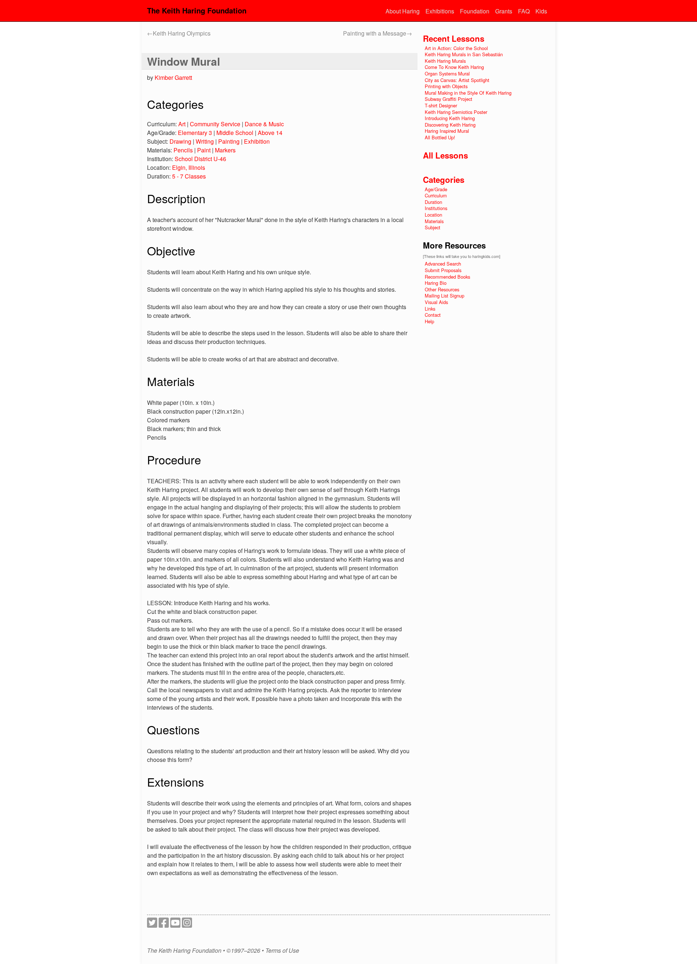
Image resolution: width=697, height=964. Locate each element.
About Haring (403, 11)
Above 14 (270, 132)
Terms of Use (282, 950)
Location (433, 214)
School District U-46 (200, 159)
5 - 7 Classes (189, 176)
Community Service (215, 124)
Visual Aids (436, 302)
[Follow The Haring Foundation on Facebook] (164, 924)
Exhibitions (439, 11)
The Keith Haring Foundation (196, 10)
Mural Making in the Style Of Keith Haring (468, 92)
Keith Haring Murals (445, 60)
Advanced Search (443, 263)
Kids (541, 11)
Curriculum (436, 195)
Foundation (474, 11)
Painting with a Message (377, 33)
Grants (503, 11)
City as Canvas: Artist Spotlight (457, 80)
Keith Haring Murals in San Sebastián (464, 54)
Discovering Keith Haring (450, 124)
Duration (433, 201)
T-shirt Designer (441, 105)
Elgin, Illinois (188, 167)
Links (430, 308)
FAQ (524, 11)
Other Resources (442, 289)
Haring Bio (436, 282)
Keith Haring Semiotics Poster (456, 111)
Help (429, 321)
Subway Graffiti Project (448, 98)
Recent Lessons (453, 38)
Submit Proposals (443, 270)
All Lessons (445, 155)
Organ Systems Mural (447, 73)
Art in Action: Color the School (456, 48)
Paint (204, 150)
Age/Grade (436, 189)
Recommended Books (447, 276)
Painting (229, 141)
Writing (205, 141)
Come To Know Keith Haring (454, 66)
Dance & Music (264, 124)
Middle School (234, 132)
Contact (433, 314)
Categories (443, 179)
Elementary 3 (195, 132)
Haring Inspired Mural (447, 130)
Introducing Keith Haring (450, 118)
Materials (434, 221)
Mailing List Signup (444, 295)
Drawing (180, 141)
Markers (225, 150)
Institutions (436, 208)
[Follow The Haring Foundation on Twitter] (152, 924)
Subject (432, 227)
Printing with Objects (446, 86)
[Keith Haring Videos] (175, 924)
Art (182, 124)
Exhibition (257, 141)
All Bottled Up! (440, 137)
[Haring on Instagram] (187, 924)
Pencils (183, 150)
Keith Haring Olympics (179, 33)
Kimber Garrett (173, 77)
